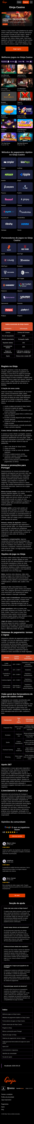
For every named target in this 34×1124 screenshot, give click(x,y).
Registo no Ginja (7, 1028)
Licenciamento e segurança (10, 1050)
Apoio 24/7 (5, 1046)
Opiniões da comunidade (9, 1053)
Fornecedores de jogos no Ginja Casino (13, 1021)
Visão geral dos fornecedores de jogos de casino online (16, 1042)
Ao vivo (12, 61)
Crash (20, 61)
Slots (27, 61)
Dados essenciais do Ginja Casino (12, 1024)
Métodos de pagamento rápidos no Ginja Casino (16, 1017)
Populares (4, 61)
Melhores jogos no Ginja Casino (11, 1014)
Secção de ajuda (7, 1057)
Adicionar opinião (17, 836)
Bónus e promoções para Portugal (12, 1031)
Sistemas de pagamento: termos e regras (13, 1038)
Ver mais (17, 895)
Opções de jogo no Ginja (9, 1034)
